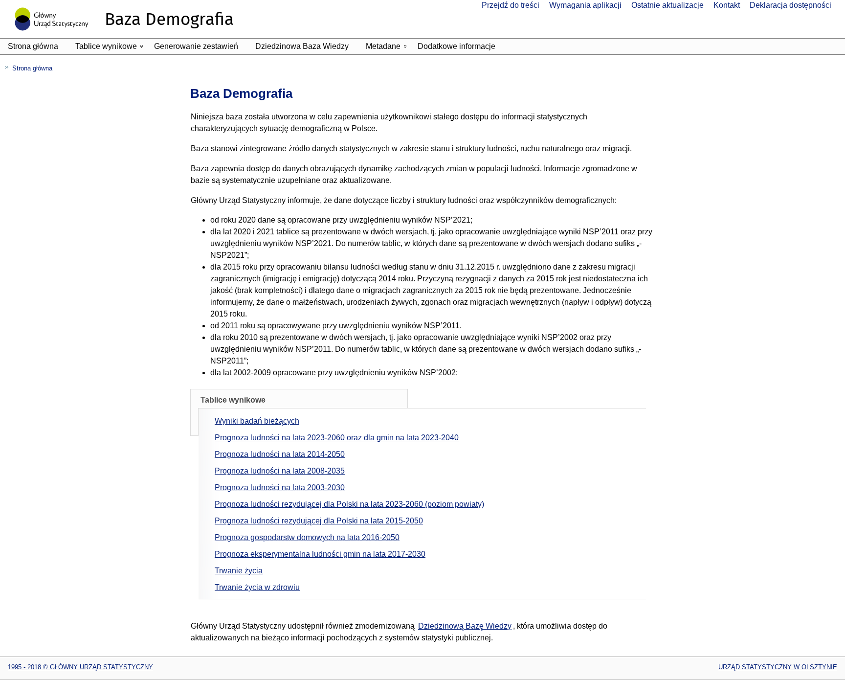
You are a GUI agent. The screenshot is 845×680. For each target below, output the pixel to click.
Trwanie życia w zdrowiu (257, 587)
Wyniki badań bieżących (257, 421)
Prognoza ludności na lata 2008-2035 (280, 471)
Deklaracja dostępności (790, 5)
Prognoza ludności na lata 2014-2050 (280, 454)
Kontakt (726, 5)
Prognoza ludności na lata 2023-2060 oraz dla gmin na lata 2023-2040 (337, 437)
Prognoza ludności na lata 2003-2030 (280, 487)
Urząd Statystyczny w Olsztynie (777, 667)
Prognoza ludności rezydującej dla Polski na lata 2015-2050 (319, 521)
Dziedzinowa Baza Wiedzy (302, 46)
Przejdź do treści (510, 5)
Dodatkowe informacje (456, 46)
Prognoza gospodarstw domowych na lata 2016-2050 (307, 537)
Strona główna (33, 46)
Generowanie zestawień (196, 46)
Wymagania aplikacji (585, 5)
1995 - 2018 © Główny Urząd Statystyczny (80, 667)
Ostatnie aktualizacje (667, 5)
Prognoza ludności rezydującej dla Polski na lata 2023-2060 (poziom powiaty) (349, 504)
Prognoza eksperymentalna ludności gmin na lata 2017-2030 (320, 554)
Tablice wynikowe (111, 48)
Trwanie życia (239, 571)
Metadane (388, 48)
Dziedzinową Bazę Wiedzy (464, 626)
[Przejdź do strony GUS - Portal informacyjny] (55, 35)
